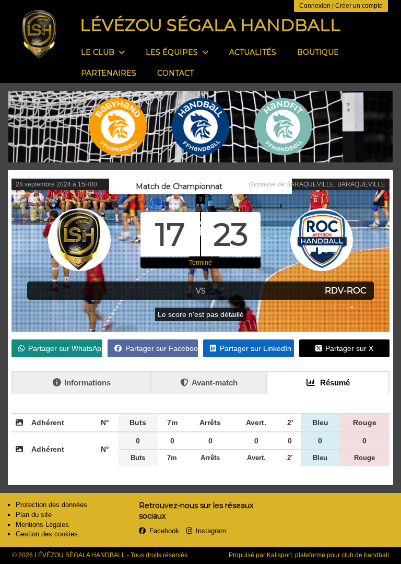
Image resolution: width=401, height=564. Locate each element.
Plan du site (34, 515)
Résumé (334, 382)
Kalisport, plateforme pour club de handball (328, 555)
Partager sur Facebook (161, 348)
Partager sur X (349, 348)
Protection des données (51, 505)
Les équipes (173, 52)
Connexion (315, 5)
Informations (87, 382)
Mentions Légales (42, 524)
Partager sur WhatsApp (65, 348)
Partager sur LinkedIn (255, 348)
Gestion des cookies (47, 534)
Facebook (164, 531)
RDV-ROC (345, 291)
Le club (98, 52)
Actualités (252, 52)
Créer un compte (359, 5)
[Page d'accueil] (39, 34)
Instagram (211, 531)
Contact (175, 73)
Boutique (318, 52)
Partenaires (108, 73)
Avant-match (215, 382)
